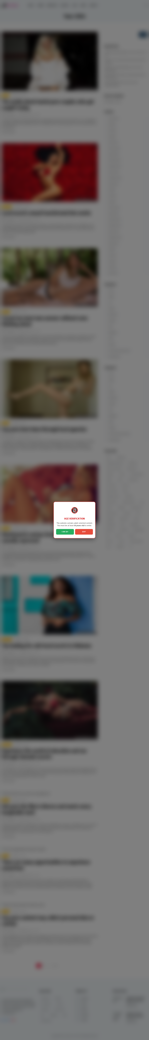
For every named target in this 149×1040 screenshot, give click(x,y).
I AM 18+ (65, 532)
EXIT (84, 532)
